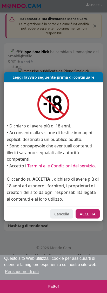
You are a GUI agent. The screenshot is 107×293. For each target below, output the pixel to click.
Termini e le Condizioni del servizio (61, 166)
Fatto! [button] (53, 286)
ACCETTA (88, 213)
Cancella (61, 213)
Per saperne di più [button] (22, 271)
